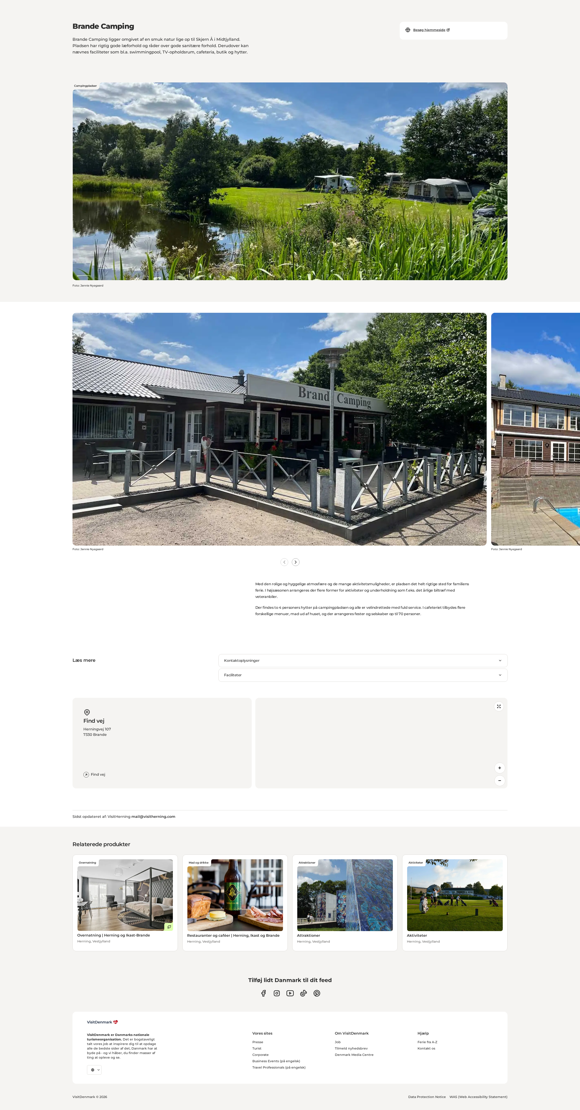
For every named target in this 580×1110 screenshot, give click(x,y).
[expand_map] (499, 706)
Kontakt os (426, 1048)
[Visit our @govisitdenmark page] (303, 993)
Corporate (260, 1055)
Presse (257, 1042)
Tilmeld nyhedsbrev (351, 1048)
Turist (256, 1048)
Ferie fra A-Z (427, 1042)
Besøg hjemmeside (429, 30)
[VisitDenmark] (102, 1022)
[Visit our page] (277, 993)
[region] (381, 743)
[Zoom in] (499, 768)
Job (338, 1042)
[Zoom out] (499, 780)
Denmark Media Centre (354, 1055)
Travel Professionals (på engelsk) (279, 1067)
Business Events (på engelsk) (276, 1061)
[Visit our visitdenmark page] (290, 993)
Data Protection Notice (427, 1097)
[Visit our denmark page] (263, 993)
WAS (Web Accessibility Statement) (479, 1097)
